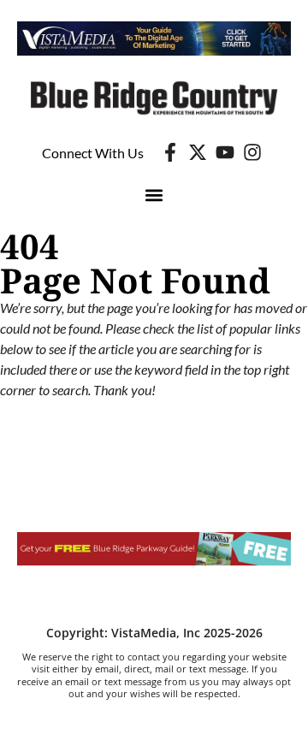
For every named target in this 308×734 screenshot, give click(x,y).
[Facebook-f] (170, 152)
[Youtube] (225, 152)
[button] (154, 195)
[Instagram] (252, 152)
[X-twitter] (197, 152)
